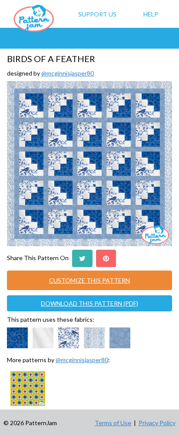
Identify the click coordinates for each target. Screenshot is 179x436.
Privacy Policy (157, 422)
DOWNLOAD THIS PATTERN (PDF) (89, 303)
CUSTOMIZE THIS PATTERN (89, 280)
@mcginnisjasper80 (67, 73)
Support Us (97, 14)
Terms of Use (113, 422)
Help (150, 14)
